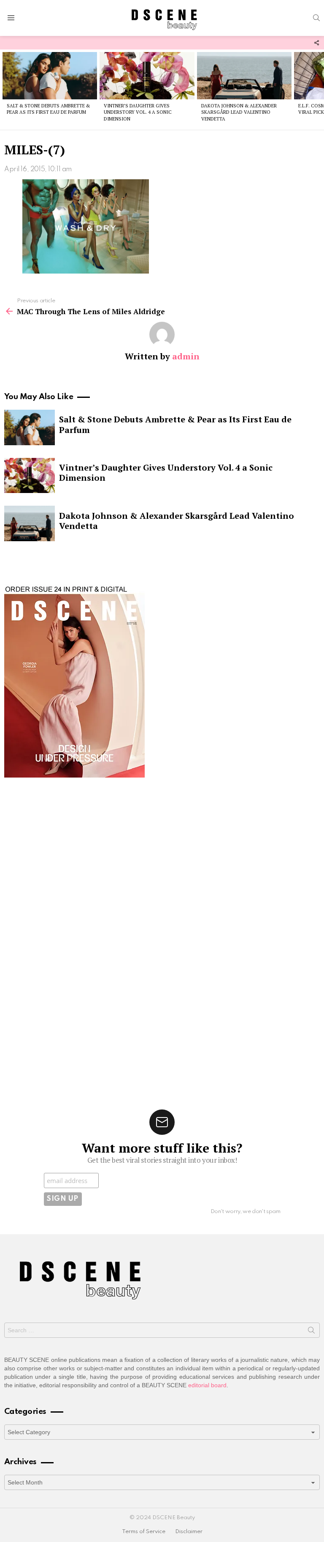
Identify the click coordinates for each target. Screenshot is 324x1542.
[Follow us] (316, 42)
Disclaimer (188, 1531)
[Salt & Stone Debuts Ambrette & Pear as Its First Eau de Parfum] (50, 75)
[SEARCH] (316, 18)
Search (311, 1332)
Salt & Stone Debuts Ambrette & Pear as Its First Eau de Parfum (48, 109)
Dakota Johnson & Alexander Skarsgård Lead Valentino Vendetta (239, 112)
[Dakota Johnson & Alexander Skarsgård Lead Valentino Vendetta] (244, 75)
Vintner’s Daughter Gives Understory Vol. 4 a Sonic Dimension (138, 112)
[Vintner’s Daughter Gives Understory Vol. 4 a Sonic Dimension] (147, 75)
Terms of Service (143, 1531)
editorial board (207, 1385)
